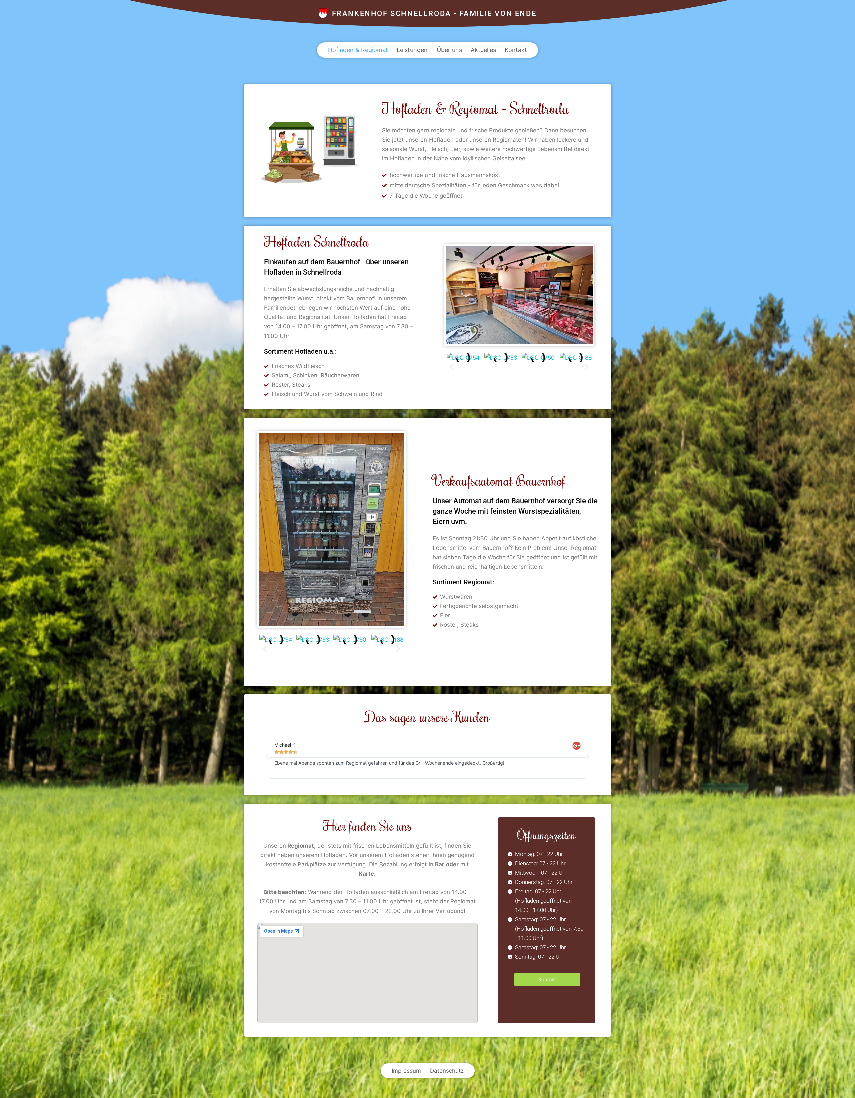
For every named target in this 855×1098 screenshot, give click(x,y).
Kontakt (516, 49)
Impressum (406, 1070)
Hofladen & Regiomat (358, 49)
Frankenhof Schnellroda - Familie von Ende (434, 13)
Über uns (449, 49)
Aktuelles (483, 49)
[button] (452, 366)
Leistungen (412, 49)
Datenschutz (447, 1070)
